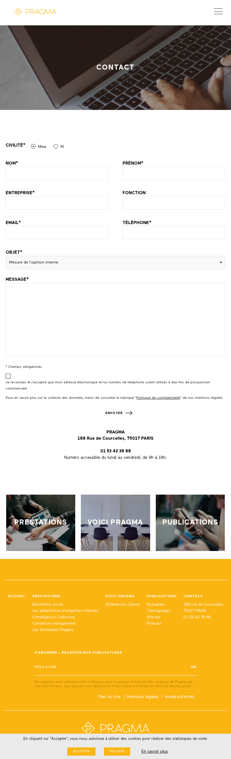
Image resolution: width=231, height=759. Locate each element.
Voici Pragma (120, 596)
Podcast (154, 623)
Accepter (81, 751)
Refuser (117, 751)
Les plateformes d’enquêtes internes (65, 611)
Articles (154, 617)
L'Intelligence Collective (53, 617)
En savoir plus (154, 751)
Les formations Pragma (52, 630)
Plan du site (110, 697)
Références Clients (122, 605)
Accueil (16, 596)
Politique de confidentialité (158, 398)
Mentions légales (142, 697)
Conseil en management (53, 623)
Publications (161, 596)
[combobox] (115, 262)
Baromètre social (47, 605)
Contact (193, 596)
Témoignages (159, 611)
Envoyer (114, 413)
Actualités (156, 605)
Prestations (46, 596)
